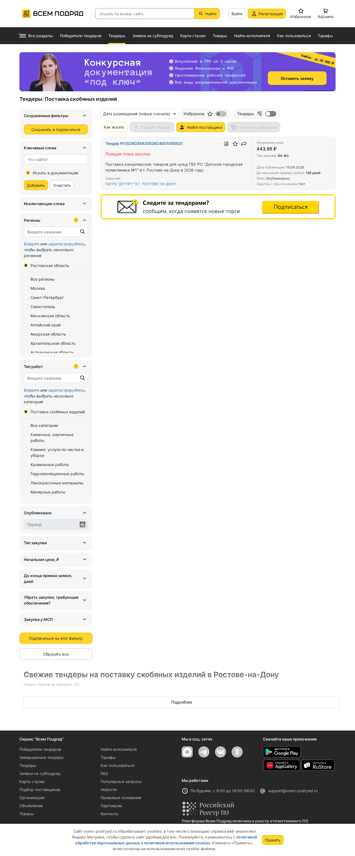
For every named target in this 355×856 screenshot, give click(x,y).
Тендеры (27, 765)
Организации (31, 797)
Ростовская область (50, 265)
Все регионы (43, 279)
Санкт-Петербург (47, 297)
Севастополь (43, 306)
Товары (26, 813)
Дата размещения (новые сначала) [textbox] (136, 113)
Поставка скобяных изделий (58, 411)
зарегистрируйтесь (66, 243)
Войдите (31, 243)
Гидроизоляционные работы (57, 473)
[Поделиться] (244, 143)
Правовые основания (121, 797)
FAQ (104, 773)
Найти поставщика (204, 127)
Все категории (44, 425)
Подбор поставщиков (39, 789)
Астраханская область (52, 352)
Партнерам (111, 805)
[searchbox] (53, 159)
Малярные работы (48, 492)
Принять (273, 840)
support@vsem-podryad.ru (293, 790)
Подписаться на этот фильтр (56, 638)
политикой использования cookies (177, 842)
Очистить (62, 185)
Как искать (114, 127)
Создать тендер (156, 127)
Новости (108, 789)
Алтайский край (45, 325)
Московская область (50, 315)
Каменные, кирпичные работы (52, 437)
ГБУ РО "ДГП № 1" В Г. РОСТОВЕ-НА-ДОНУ (140, 184)
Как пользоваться (118, 765)
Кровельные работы (50, 464)
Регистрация (270, 13)
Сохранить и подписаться (55, 129)
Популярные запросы (121, 781)
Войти (237, 13)
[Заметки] (226, 143)
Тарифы (108, 757)
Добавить (36, 185)
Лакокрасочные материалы (57, 482)
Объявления (31, 805)
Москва (38, 288)
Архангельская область (53, 343)
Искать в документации (55, 172)
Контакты (109, 813)
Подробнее (181, 702)
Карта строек (32, 781)
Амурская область (48, 334)
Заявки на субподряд (39, 773)
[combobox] (56, 159)
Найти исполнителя (119, 749)
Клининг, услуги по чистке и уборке (57, 452)
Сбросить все (56, 654)
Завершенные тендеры (41, 757)
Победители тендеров (40, 749)
